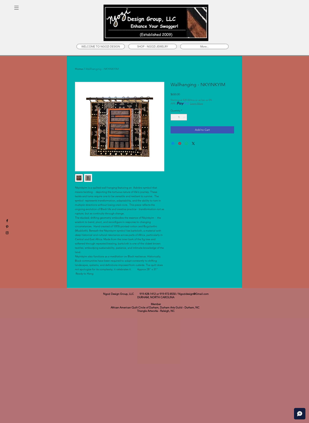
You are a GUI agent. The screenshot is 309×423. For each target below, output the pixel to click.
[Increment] (184, 117)
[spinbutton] (179, 117)
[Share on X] (193, 143)
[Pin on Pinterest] (180, 143)
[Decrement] (173, 117)
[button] (16, 8)
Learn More (196, 103)
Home (79, 69)
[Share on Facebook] (173, 143)
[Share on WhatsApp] (186, 143)
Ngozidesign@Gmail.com (193, 293)
